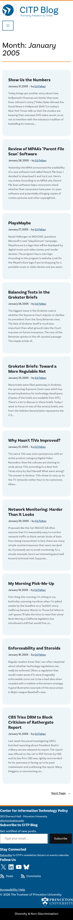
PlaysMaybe (19, 223)
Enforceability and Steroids (34, 648)
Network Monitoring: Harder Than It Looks (35, 512)
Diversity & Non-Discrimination (36, 914)
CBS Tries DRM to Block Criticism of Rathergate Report (31, 722)
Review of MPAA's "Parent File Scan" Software (36, 152)
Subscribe (60, 838)
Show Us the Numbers (29, 80)
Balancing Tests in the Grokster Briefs (29, 295)
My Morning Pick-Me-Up (31, 583)
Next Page (61, 793)
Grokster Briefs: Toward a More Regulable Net (32, 369)
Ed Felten (40, 86)
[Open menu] (7, 25)
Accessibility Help (12, 890)
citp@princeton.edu (12, 820)
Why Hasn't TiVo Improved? (34, 440)
